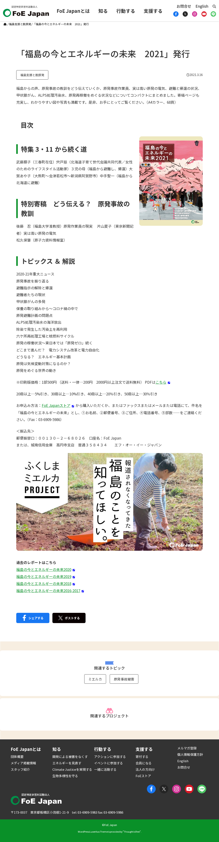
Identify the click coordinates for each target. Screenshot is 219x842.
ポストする (72, 618)
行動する (125, 10)
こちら (160, 382)
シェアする (35, 618)
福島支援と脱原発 (20, 24)
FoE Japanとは (73, 10)
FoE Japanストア (56, 405)
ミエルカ (95, 679)
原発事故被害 (124, 679)
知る (103, 10)
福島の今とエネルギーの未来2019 (43, 576)
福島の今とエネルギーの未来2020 (43, 569)
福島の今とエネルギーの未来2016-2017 (48, 590)
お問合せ (184, 6)
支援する (153, 10)
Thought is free (132, 831)
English (201, 6)
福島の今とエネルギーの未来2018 (43, 583)
